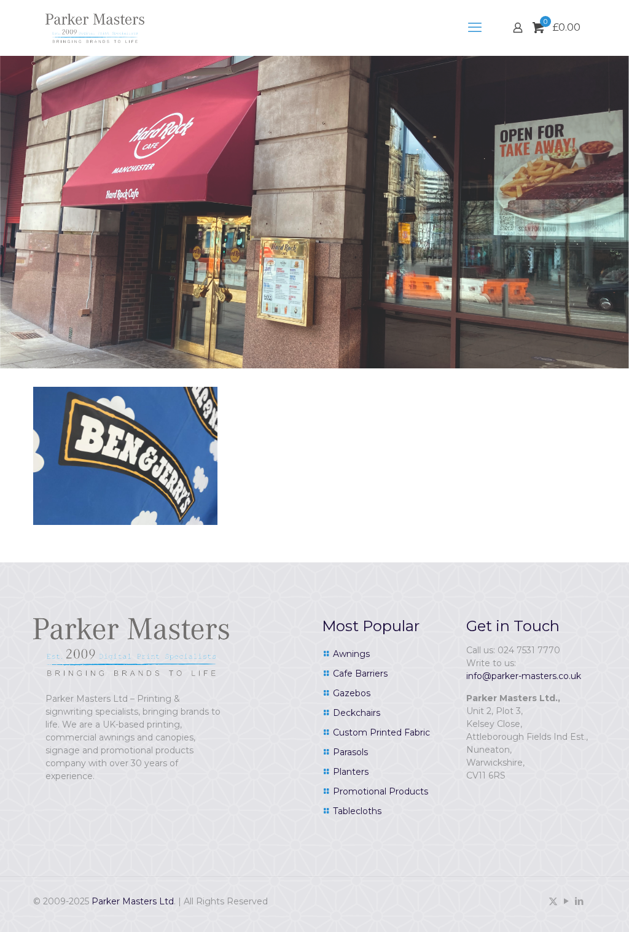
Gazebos (351, 693)
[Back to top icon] (570, 907)
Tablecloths (357, 811)
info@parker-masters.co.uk (523, 676)
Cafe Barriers (360, 673)
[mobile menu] (474, 27)
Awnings (351, 653)
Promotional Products (380, 791)
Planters (351, 771)
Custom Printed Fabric (381, 732)
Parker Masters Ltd (133, 901)
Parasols (350, 752)
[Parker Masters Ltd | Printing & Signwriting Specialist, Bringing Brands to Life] (94, 27)
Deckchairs (356, 712)
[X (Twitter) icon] (553, 901)
